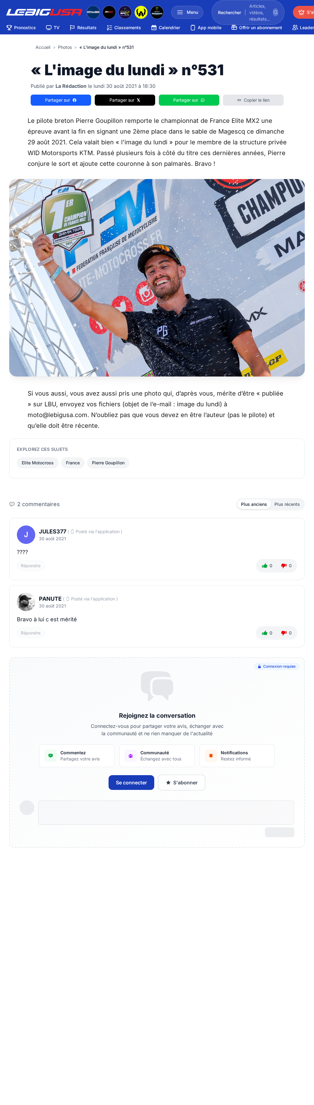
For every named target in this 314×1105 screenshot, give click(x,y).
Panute (50, 598)
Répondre (30, 565)
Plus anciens (254, 504)
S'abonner (185, 782)
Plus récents (287, 504)
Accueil (43, 47)
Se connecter (131, 782)
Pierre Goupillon (108, 462)
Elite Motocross (38, 462)
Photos (65, 47)
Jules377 (52, 531)
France (73, 462)
